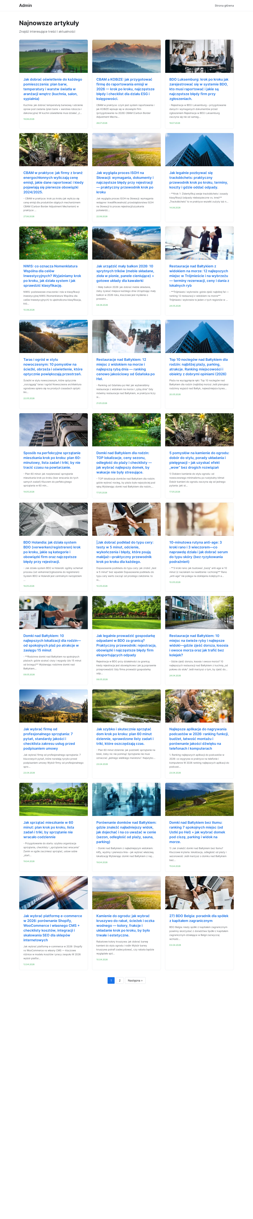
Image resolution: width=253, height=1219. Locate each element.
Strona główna (224, 5)
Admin (25, 5)
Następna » (135, 980)
